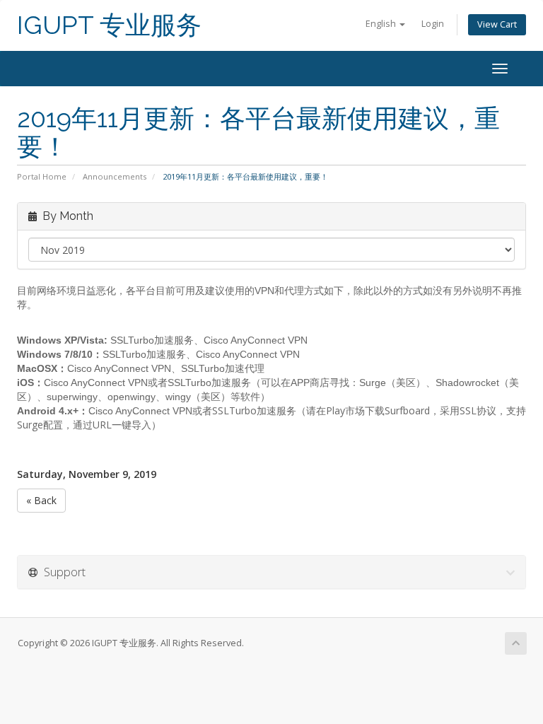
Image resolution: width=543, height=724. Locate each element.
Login (432, 24)
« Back (41, 500)
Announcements (114, 176)
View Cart (497, 24)
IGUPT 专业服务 (109, 25)
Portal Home (41, 176)
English (382, 24)
